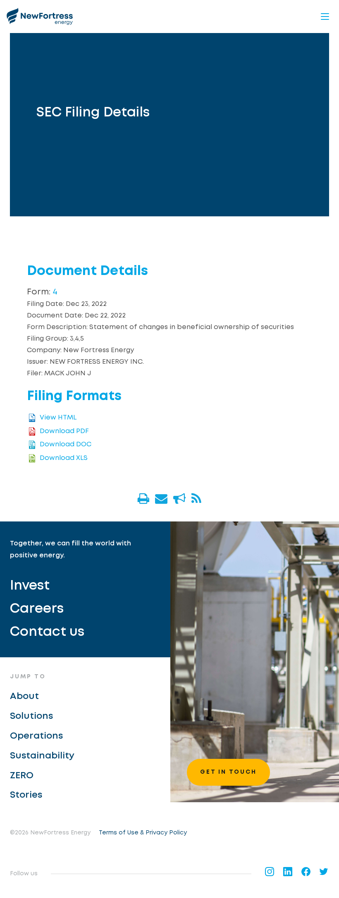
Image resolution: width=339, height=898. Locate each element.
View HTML (58, 418)
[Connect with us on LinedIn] (288, 872)
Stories (26, 795)
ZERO (21, 776)
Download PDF (64, 431)
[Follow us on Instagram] (270, 872)
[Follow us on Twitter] (324, 872)
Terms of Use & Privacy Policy (143, 832)
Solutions (31, 716)
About (24, 696)
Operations (36, 736)
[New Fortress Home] (40, 16)
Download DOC (65, 444)
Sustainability (42, 756)
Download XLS (64, 458)
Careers (37, 609)
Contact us (47, 632)
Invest (30, 586)
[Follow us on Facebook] (306, 872)
